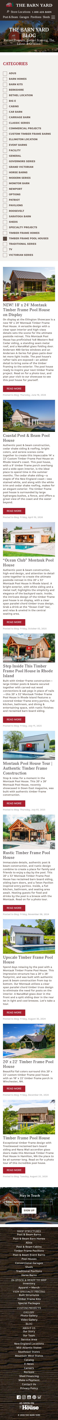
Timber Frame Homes (24, 233)
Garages (24, 17)
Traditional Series (22, 244)
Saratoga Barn (20, 216)
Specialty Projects (23, 227)
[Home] (29, 4)
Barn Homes (18, 79)
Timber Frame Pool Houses (28, 238)
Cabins (14, 106)
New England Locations (29, 1344)
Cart (39, 1397)
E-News (29, 1364)
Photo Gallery (29, 1316)
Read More (14, 388)
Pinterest (34, 1397)
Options (15, 194)
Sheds (46, 17)
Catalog (29, 1360)
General (15, 156)
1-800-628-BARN (42, 12)
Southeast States (29, 1352)
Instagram (24, 1397)
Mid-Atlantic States (29, 1348)
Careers (29, 1368)
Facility (15, 150)
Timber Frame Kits (29, 1299)
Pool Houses (29, 1259)
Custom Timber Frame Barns (30, 134)
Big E (12, 101)
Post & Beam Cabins (29, 1247)
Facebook (19, 1397)
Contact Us (29, 1384)
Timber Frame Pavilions (29, 1251)
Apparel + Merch (29, 1287)
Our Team (29, 1335)
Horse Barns (18, 172)
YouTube (29, 1397)
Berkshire (16, 90)
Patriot (14, 200)
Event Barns (18, 145)
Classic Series (19, 123)
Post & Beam (10, 17)
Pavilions (36, 17)
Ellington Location (23, 139)
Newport (15, 189)
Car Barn (15, 112)
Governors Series (22, 161)
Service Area (29, 1339)
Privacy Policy (29, 1388)
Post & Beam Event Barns (29, 1255)
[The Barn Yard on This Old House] (29, 1408)
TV (10, 249)
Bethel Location (21, 95)
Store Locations (21, 12)
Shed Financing (29, 1376)
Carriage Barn (19, 117)
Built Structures (29, 1295)
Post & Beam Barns (29, 1234)
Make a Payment (29, 1380)
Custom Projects (29, 1308)
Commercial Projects (25, 128)
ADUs (12, 73)
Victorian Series (21, 255)
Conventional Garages (29, 1263)
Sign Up (29, 1210)
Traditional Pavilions (29, 1271)
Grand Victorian (21, 167)
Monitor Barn (19, 183)
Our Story (29, 1331)
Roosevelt (16, 211)
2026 (22, 1415)
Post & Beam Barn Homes (29, 1239)
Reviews (29, 1372)
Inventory (29, 1283)
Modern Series (20, 178)
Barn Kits (16, 84)
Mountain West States (29, 1356)
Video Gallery (29, 1320)
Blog (29, 1324)
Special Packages (29, 1303)
